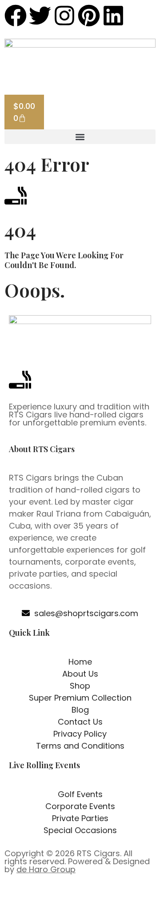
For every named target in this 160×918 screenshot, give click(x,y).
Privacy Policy (60, 899)
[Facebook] (15, 15)
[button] (80, 136)
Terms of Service (118, 899)
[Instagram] (64, 15)
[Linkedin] (113, 15)
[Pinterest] (89, 15)
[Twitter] (40, 15)
